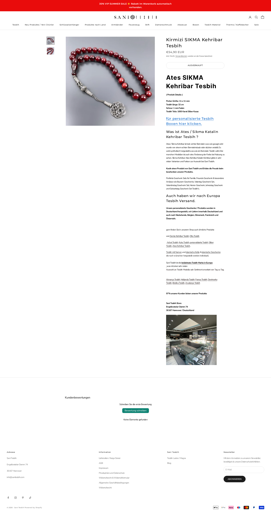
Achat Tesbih (172, 242)
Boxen (196, 25)
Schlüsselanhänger (69, 25)
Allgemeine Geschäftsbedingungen (114, 482)
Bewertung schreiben (136, 410)
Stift (147, 25)
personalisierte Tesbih (199, 242)
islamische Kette (192, 252)
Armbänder (117, 25)
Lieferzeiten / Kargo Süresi (109, 458)
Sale (256, 25)
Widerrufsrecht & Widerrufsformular (114, 477)
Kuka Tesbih (184, 242)
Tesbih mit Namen (174, 252)
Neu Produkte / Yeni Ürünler (39, 25)
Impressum (103, 468)
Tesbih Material (212, 25)
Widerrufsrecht (105, 487)
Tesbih (15, 25)
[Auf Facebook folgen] (8, 497)
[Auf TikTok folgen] (30, 497)
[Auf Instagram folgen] (15, 497)
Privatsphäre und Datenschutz (111, 473)
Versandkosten (181, 56)
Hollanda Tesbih (188, 279)
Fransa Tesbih (201, 279)
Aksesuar (182, 25)
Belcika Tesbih (178, 282)
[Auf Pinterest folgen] (22, 497)
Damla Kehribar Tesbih (179, 236)
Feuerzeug (134, 25)
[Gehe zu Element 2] (50, 51)
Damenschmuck (163, 25)
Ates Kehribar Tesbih (181, 246)
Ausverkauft (195, 65)
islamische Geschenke (211, 252)
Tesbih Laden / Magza (176, 458)
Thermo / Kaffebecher (237, 25)
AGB (101, 463)
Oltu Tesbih (194, 236)
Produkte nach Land (95, 25)
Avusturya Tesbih (192, 282)
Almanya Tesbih (173, 279)
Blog (169, 463)
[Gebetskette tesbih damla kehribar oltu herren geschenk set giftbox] (166, 266)
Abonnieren (235, 479)
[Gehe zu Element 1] (50, 41)
